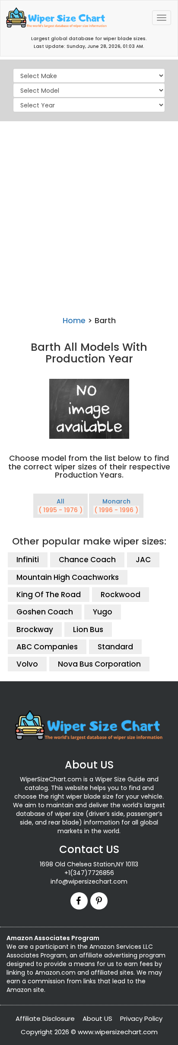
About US (97, 1018)
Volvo (27, 664)
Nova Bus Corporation (99, 664)
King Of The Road (48, 594)
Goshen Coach (44, 612)
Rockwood (120, 594)
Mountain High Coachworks (67, 577)
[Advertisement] (89, 216)
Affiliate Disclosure (45, 1018)
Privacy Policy (141, 1018)
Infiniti (27, 559)
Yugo (102, 612)
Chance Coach (87, 559)
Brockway (34, 629)
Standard (115, 647)
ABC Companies (47, 647)
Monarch (116, 505)
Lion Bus (88, 629)
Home (74, 320)
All (60, 505)
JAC (143, 559)
